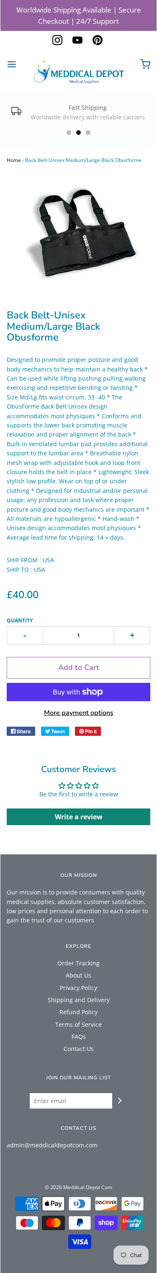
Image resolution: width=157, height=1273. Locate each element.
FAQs (79, 1037)
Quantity (20, 620)
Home (14, 160)
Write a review (79, 816)
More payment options (78, 712)
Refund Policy (78, 1012)
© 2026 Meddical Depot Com (78, 1187)
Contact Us (79, 1049)
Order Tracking (78, 963)
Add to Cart (78, 667)
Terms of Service (78, 1024)
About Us (78, 975)
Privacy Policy (78, 988)
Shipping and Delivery (79, 1000)
